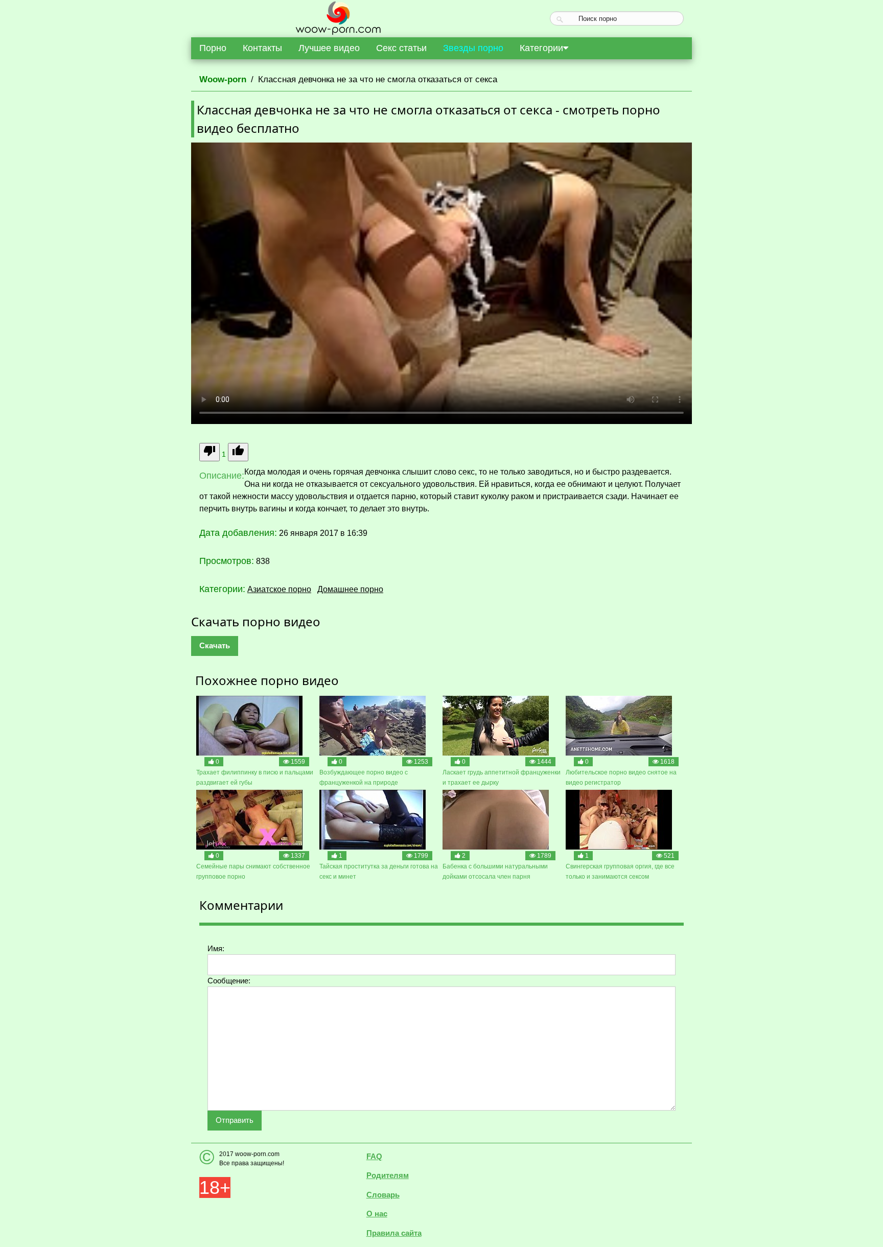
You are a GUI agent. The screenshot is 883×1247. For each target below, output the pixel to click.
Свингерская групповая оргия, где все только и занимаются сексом (620, 871)
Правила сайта (394, 1233)
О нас (376, 1213)
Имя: (215, 948)
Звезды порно (473, 48)
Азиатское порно (279, 589)
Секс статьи (401, 48)
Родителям (387, 1175)
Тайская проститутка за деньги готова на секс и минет (378, 871)
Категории (541, 48)
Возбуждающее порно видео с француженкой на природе (363, 777)
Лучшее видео (329, 48)
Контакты (262, 48)
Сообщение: (228, 980)
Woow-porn (222, 79)
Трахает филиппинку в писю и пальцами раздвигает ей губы (254, 777)
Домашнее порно (350, 589)
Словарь (383, 1194)
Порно (212, 48)
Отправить (234, 1120)
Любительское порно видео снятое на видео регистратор (621, 777)
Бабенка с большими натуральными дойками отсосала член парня (495, 871)
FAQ (374, 1156)
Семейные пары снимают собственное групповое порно (253, 871)
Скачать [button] (214, 645)
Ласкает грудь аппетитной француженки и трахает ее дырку (502, 777)
